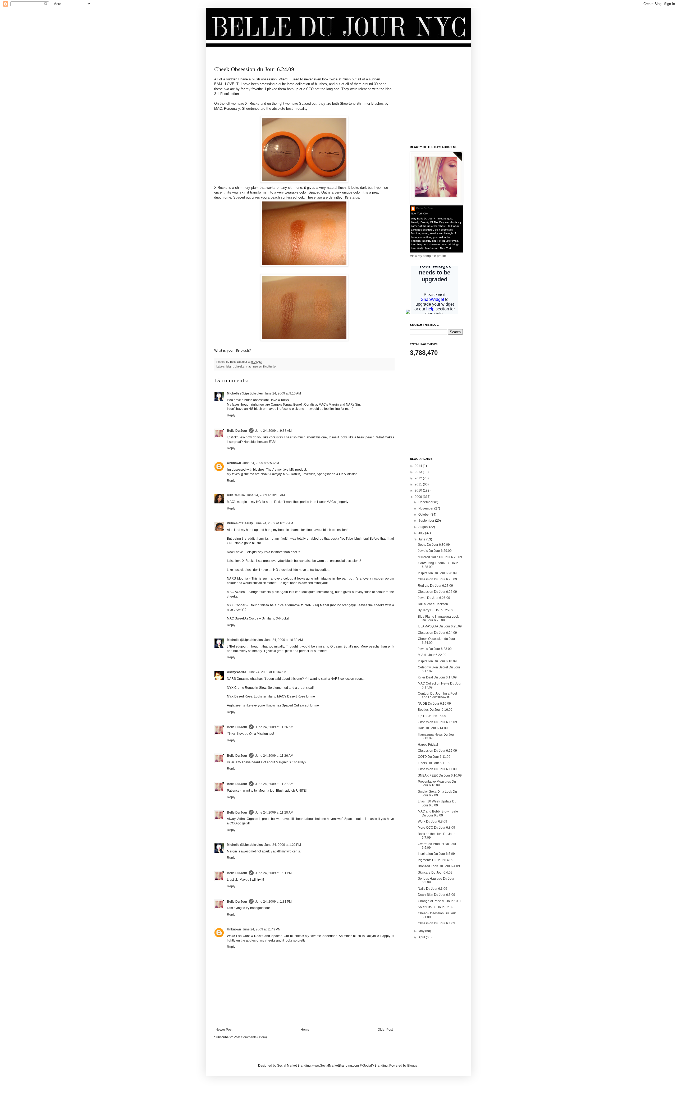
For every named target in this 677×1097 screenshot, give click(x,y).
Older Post (385, 1029)
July (421, 533)
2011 (419, 484)
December (426, 502)
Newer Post (224, 1029)
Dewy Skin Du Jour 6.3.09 (436, 895)
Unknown (234, 463)
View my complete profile (428, 256)
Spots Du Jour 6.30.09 (434, 545)
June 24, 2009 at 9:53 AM (261, 463)
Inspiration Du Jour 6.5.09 (436, 854)
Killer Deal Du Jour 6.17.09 (437, 677)
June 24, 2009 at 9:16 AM (282, 393)
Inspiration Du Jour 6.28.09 (437, 573)
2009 (419, 497)
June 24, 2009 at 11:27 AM (274, 784)
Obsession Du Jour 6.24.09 (437, 633)
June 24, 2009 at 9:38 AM (273, 431)
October (424, 514)
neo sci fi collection (265, 366)
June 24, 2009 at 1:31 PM (273, 873)
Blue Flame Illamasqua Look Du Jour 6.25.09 (438, 618)
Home (305, 1029)
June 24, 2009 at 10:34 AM (267, 672)
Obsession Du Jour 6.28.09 (437, 579)
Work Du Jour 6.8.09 (432, 821)
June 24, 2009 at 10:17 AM (274, 523)
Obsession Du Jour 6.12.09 (437, 750)
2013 (419, 472)
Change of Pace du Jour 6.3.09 (440, 901)
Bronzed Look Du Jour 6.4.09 (439, 866)
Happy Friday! (428, 744)
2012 (419, 478)
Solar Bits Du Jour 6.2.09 (436, 907)
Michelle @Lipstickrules (245, 393)
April (422, 937)
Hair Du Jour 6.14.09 (433, 728)
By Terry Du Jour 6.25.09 (435, 610)
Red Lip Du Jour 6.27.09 (435, 585)
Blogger (412, 1065)
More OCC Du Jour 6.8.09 (436, 827)
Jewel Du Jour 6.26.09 (434, 598)
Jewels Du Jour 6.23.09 (435, 649)
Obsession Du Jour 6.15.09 (437, 722)
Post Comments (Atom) (250, 1037)
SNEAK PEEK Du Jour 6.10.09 (440, 775)
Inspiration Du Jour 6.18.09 (437, 661)
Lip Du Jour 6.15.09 (432, 716)
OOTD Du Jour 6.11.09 (434, 757)
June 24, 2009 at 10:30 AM (283, 640)
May (421, 931)
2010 (419, 490)
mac (248, 366)
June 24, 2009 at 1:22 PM (282, 845)
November (426, 508)
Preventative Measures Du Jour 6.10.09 (437, 783)
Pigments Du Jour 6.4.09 (435, 860)
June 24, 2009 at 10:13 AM (265, 495)
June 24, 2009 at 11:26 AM (274, 727)
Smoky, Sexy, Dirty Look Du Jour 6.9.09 (437, 793)
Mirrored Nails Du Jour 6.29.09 (440, 557)
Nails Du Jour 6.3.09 (432, 889)
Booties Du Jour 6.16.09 (435, 710)
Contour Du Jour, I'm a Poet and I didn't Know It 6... (437, 695)
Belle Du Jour (239, 361)
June (422, 539)
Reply (231, 415)
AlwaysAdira (236, 672)
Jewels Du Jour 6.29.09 (435, 551)
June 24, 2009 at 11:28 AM (274, 812)
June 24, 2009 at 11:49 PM (262, 929)
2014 (419, 466)
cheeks (239, 366)
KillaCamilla (236, 495)
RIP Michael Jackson (433, 604)
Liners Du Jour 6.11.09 (434, 763)
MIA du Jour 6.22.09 (432, 655)
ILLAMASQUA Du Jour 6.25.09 (440, 626)
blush (229, 366)
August (423, 527)
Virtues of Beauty (240, 523)
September (426, 520)
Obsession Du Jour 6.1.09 (436, 923)
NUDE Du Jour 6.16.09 (434, 703)
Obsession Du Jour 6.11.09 (437, 769)
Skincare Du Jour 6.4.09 (435, 872)
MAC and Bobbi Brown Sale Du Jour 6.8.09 (438, 813)
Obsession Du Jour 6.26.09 (437, 592)
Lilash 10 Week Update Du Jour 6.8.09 (437, 803)
